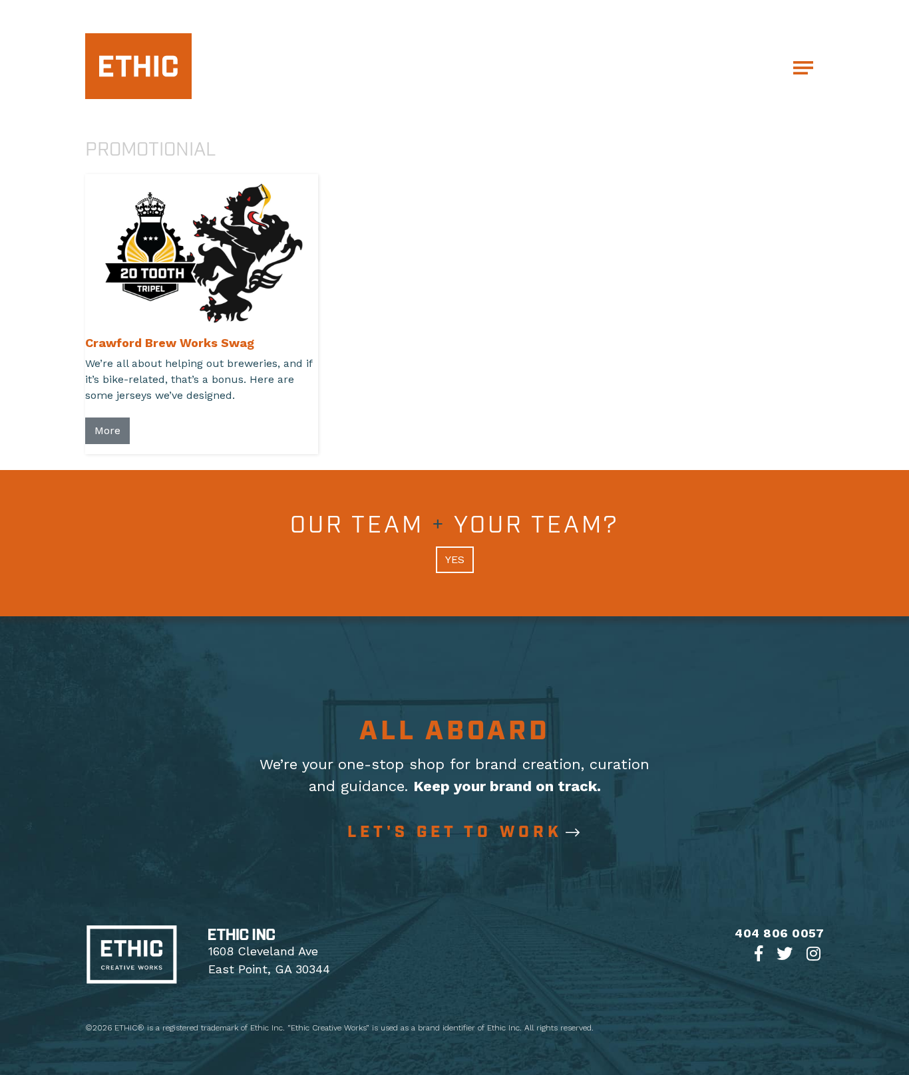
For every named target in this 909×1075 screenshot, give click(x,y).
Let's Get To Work (454, 832)
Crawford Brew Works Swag (169, 343)
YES (454, 559)
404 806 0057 (779, 933)
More (107, 430)
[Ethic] (138, 65)
